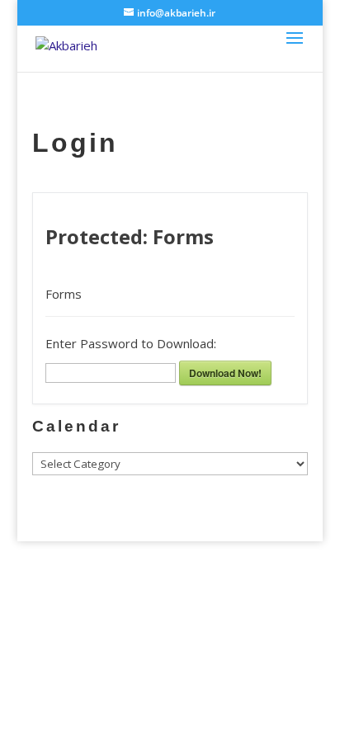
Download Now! (225, 373)
